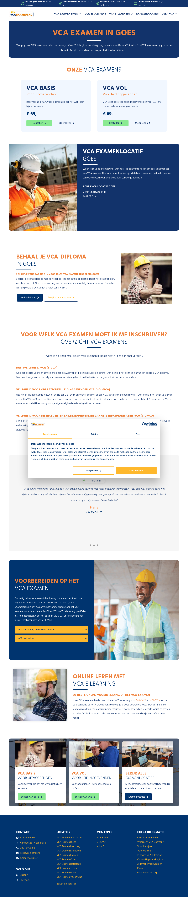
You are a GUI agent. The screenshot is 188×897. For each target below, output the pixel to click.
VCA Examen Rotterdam (69, 864)
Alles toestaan (136, 470)
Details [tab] (94, 434)
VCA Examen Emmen (67, 855)
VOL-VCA (155, 701)
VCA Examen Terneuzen (69, 868)
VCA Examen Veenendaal (69, 877)
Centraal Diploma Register (150, 860)
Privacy (141, 868)
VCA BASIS (102, 838)
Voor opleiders (145, 851)
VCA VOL (102, 842)
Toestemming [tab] (50, 434)
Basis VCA (141, 701)
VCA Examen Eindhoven (69, 851)
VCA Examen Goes (66, 860)
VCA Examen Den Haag (68, 847)
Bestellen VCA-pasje (147, 873)
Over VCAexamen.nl (147, 838)
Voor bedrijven (144, 847)
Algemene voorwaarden (149, 864)
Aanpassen (92, 470)
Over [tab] (138, 434)
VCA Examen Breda (66, 842)
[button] (80, 14)
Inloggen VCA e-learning (149, 855)
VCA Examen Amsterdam (69, 838)
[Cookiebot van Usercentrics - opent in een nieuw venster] (144, 424)
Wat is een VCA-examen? (150, 842)
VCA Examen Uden (66, 873)
